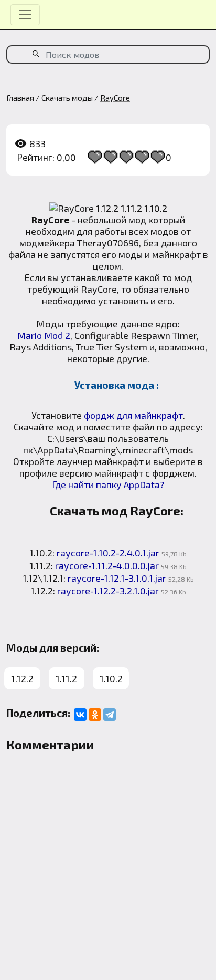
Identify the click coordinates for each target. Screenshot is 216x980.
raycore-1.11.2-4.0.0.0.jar (107, 565)
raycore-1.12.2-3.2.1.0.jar (108, 590)
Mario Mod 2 (43, 335)
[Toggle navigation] (25, 14)
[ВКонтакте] (80, 714)
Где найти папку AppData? (108, 484)
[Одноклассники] (95, 714)
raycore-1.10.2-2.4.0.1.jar (108, 553)
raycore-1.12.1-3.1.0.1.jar (117, 578)
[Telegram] (109, 714)
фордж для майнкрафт (133, 415)
